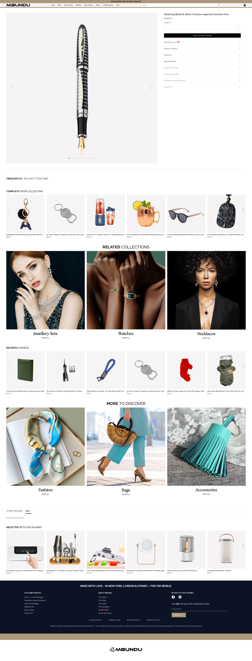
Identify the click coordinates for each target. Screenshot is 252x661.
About (98, 5)
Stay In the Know (105, 613)
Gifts (59, 5)
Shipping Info (29, 607)
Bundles (79, 5)
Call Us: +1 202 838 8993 (33, 597)
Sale (118, 5)
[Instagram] (180, 597)
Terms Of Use (114, 620)
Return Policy (29, 610)
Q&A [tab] (28, 511)
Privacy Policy (153, 620)
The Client (102, 604)
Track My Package (31, 604)
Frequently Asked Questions (35, 600)
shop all (45, 338)
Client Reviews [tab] (14, 511)
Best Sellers (88, 5)
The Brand (102, 597)
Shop (53, 5)
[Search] (219, 5)
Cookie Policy (95, 620)
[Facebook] (173, 597)
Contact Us (28, 613)
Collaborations (108, 5)
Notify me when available (202, 35)
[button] (151, 88)
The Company (103, 607)
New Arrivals (68, 5)
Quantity (167, 22)
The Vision (102, 600)
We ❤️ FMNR (103, 610)
